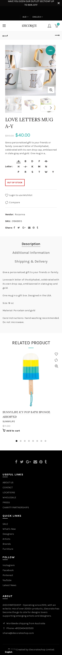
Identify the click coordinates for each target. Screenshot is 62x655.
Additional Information (31, 253)
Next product (57, 35)
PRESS (6, 502)
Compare (14, 202)
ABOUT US (8, 482)
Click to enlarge (51, 90)
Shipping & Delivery (31, 261)
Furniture (8, 548)
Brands (7, 543)
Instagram (9, 565)
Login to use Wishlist (20, 195)
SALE (5, 524)
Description (31, 244)
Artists (6, 538)
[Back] (5, 35)
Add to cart (13, 430)
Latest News (9, 585)
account (49, 25)
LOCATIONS (9, 492)
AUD (25, 17)
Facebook (8, 570)
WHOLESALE (9, 497)
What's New (9, 529)
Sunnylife (9, 421)
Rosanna (20, 214)
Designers (8, 533)
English (37, 17)
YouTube (7, 580)
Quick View (56, 366)
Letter (8, 166)
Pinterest (8, 575)
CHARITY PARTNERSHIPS (16, 507)
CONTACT (8, 487)
